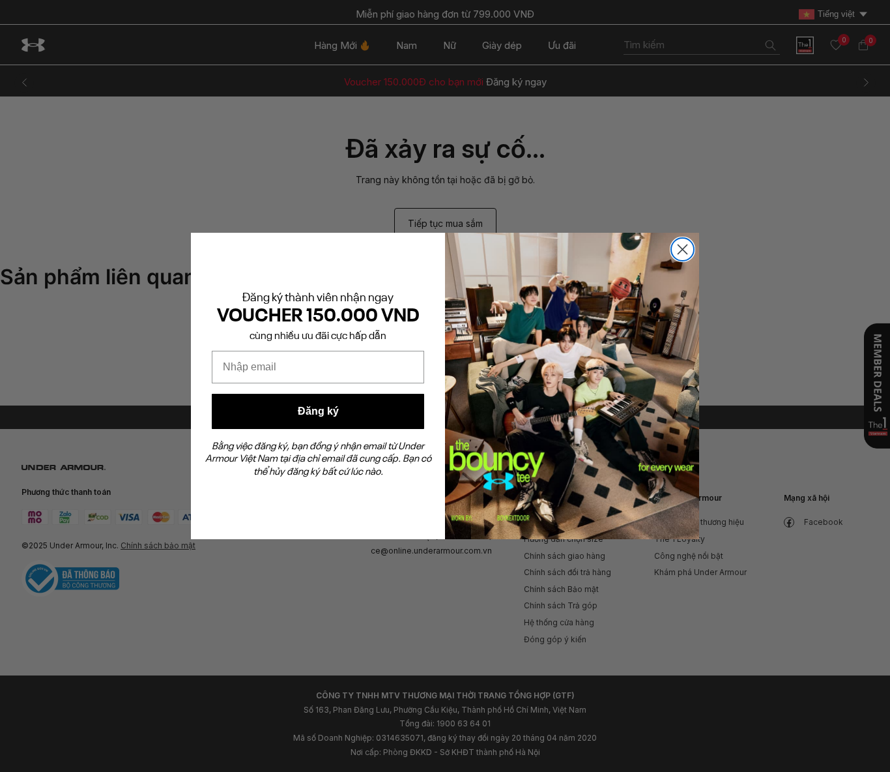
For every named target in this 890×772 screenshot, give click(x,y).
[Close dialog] (682, 249)
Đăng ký (318, 411)
